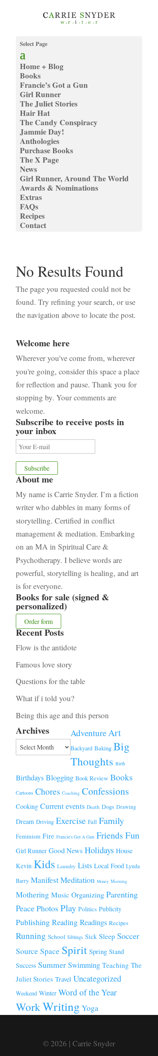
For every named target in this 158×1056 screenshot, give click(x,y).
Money (103, 881)
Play (68, 908)
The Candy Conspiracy (59, 122)
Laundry (66, 866)
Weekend (26, 993)
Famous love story (44, 664)
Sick (91, 936)
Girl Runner (40, 94)
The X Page (39, 159)
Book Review (91, 778)
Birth (120, 763)
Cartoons (24, 792)
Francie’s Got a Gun (54, 84)
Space (50, 951)
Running (31, 935)
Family (111, 820)
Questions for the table (50, 681)
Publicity (110, 908)
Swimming (84, 965)
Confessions (105, 790)
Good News (66, 850)
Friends (109, 835)
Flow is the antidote (46, 647)
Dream (25, 821)
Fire (48, 836)
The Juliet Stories (48, 103)
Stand (116, 951)
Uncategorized (97, 978)
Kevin (24, 865)
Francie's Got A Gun (75, 837)
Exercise (71, 820)
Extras (31, 196)
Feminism (28, 836)
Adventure (88, 733)
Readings (93, 922)
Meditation (77, 879)
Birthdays (30, 777)
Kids (44, 863)
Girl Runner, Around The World (74, 178)
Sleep (107, 936)
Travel (63, 979)
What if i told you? (45, 698)
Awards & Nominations (59, 187)
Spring (98, 951)
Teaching (115, 965)
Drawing (126, 806)
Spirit (74, 949)
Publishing (33, 922)
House (124, 850)
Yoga (90, 1008)
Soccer (128, 935)
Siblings (75, 937)
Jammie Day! (42, 131)
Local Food (109, 865)
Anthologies (39, 140)
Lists (85, 865)
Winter (47, 993)
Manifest (44, 879)
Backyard (81, 748)
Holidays (99, 850)
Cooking (27, 806)
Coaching (71, 793)
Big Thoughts (100, 754)
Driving (45, 822)
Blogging (59, 777)
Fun (132, 835)
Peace (25, 908)
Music (60, 895)
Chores (47, 791)
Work (28, 1006)
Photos (47, 908)
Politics (87, 909)
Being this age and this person (62, 715)
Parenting (122, 894)
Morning (119, 881)
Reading (65, 922)
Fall (92, 821)
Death (93, 806)
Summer (52, 964)
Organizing (87, 895)
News (28, 168)
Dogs (108, 806)
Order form (38, 621)
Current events (62, 806)
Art (114, 732)
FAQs (29, 206)
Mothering (32, 894)
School (56, 936)
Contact (33, 224)
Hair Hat (35, 112)
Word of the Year (87, 992)
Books (121, 777)
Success (26, 965)
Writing (61, 1006)
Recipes (32, 215)
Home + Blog (42, 66)
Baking (102, 748)
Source (27, 950)
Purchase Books (46, 150)
